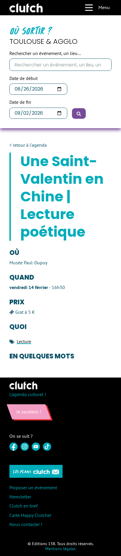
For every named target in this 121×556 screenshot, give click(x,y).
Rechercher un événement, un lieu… (45, 53)
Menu (104, 7)
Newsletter (20, 497)
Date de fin (20, 102)
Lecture (24, 341)
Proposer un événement (33, 487)
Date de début (23, 78)
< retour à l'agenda (28, 145)
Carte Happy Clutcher (30, 515)
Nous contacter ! (25, 524)
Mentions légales (60, 548)
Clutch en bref (23, 506)
